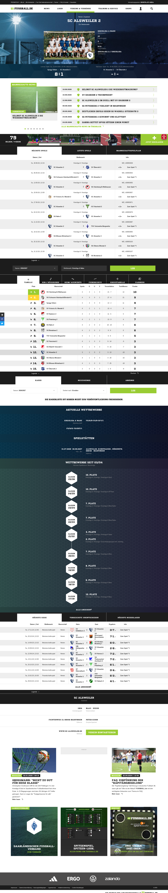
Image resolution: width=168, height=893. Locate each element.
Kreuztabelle (117, 282)
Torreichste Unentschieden (84, 617)
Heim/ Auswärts (72, 282)
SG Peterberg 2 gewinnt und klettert (104, 117)
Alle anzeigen (83, 610)
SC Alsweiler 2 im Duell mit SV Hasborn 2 (106, 100)
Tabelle (28, 282)
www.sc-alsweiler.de (70, 731)
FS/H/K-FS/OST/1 (74, 428)
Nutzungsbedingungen (39, 887)
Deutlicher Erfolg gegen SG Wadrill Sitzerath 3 (110, 111)
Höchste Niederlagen (129, 617)
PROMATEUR (15, 2)
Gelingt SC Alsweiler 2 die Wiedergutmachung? (27, 116)
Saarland (87, 17)
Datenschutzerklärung (25, 887)
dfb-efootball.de (30, 2)
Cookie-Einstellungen (78, 887)
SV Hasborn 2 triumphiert (97, 95)
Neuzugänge (84, 380)
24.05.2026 (67, 117)
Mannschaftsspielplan (128, 150)
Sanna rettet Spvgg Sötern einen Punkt (105, 122)
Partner (56, 2)
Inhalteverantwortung (64, 887)
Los (133, 268)
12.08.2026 (67, 100)
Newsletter (73, 2)
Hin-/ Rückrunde (50, 282)
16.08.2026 (67, 95)
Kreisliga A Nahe (106, 31)
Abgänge (129, 380)
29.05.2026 (67, 111)
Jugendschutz (52, 887)
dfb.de (22, 2)
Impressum (14, 887)
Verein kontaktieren (102, 732)
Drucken (133, 373)
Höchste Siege (39, 617)
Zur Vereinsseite (84, 24)
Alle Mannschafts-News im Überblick (81, 126)
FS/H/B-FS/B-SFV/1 (95, 420)
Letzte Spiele (84, 150)
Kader (38, 380)
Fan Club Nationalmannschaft (44, 2)
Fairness (139, 282)
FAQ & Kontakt (64, 2)
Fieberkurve (95, 282)
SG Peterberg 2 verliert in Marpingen (104, 106)
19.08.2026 (67, 89)
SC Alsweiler (84, 698)
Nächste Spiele (39, 150)
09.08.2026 (67, 106)
